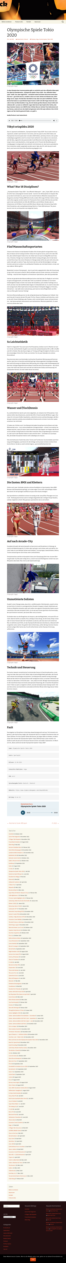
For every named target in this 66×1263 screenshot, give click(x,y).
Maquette (11, 887)
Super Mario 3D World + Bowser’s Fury (18, 892)
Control (11, 1077)
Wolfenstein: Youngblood (15, 1090)
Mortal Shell (12, 949)
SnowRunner (12, 986)
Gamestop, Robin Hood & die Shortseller (19, 901)
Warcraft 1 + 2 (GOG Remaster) (16, 1154)
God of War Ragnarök (14, 836)
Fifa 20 (10, 1063)
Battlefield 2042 (13, 855)
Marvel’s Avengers (13, 946)
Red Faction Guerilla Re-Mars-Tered (18, 1098)
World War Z (12, 1141)
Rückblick (5, 1246)
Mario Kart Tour (12, 1061)
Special (5, 1249)
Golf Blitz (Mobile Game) (15, 1130)
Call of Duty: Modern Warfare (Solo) (18, 1047)
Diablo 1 (11, 1168)
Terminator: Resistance (15, 1031)
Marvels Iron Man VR (14, 965)
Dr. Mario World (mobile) (15, 1093)
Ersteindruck (6, 1228)
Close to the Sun (13, 1133)
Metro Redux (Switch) (14, 999)
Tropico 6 (11, 1157)
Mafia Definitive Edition (14, 938)
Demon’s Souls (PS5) (14, 914)
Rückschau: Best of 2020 (15, 906)
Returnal (11, 879)
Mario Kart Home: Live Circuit (16, 927)
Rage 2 (10, 1125)
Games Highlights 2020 (14, 1013)
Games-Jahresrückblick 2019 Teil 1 (17, 1023)
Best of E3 (11, 1112)
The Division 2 (12, 1165)
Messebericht (7, 1236)
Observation (12, 1120)
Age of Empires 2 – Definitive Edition (18, 1034)
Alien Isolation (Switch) (14, 1029)
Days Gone (11, 1138)
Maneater (11, 981)
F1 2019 (11, 1109)
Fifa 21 (10, 935)
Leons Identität (12, 943)
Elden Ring (11, 844)
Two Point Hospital (13, 1002)
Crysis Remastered (14, 941)
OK (33, 1259)
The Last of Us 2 (13, 973)
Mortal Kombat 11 (13, 1136)
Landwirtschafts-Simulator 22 (16, 852)
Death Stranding (13, 1045)
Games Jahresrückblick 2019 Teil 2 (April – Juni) (21, 1021)
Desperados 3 (12, 967)
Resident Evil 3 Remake (15, 989)
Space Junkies (12, 1149)
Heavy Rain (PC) (13, 1096)
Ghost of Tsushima (13, 959)
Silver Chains (12, 1085)
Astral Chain (12, 1074)
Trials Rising (12, 1178)
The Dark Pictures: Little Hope (16, 922)
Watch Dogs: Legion (14, 925)
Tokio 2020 (50, 39)
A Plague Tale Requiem (14, 839)
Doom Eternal (12, 997)
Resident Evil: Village (14, 876)
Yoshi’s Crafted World (14, 1160)
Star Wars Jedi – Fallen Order (16, 1037)
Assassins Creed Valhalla (15, 919)
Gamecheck (20, 39)
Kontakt (28, 22)
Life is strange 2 (13, 1026)
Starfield (11, 834)
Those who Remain (13, 970)
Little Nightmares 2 (13, 895)
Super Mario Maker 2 (14, 1104)
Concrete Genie (13, 1055)
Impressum (37, 22)
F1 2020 (11, 962)
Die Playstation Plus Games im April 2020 (19, 994)
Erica (10, 1080)
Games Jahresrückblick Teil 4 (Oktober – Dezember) (22, 1015)
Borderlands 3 (12, 1069)
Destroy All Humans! (14, 957)
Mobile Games (7, 1238)
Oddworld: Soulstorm (14, 882)
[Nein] (64, 1259)
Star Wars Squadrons (14, 933)
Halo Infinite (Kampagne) (15, 850)
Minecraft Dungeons (14, 978)
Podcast (26, 39)
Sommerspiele (43, 39)
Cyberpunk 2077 (13, 909)
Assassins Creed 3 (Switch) (16, 1122)
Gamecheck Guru (13, 975)
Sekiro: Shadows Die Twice (16, 1162)
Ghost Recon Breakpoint (15, 1058)
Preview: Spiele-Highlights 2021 (17, 898)
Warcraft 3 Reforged (14, 1007)
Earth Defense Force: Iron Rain (16, 1146)
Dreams (11, 1005)
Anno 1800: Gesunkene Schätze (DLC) (18, 1088)
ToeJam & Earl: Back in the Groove (17, 1176)
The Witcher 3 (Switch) (14, 1050)
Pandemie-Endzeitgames (15, 983)
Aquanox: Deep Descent (15, 930)
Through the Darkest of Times (16, 1010)
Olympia (33, 39)
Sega (37, 39)
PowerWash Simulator (14, 842)
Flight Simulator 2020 (14, 951)
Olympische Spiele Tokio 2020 (16, 871)
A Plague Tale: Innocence (15, 1128)
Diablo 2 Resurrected (14, 860)
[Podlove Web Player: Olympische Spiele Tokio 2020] (33, 809)
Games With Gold (7, 1233)
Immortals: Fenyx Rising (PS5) (16, 911)
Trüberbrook (12, 1170)
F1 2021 (55, 823)
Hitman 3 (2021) (12, 903)
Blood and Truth (13, 1114)
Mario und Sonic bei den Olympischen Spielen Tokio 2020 (23, 1039)
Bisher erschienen (7, 22)
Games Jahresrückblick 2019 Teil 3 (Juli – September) (22, 1018)
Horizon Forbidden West (15, 847)
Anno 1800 (11, 1144)
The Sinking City (13, 1106)
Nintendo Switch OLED (14, 858)
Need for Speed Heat (14, 1042)
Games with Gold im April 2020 (16, 991)
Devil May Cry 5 (12, 1173)
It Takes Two (12, 884)
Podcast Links (19, 22)
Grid (10, 1053)
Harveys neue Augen (14, 1082)
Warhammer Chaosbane (15, 1117)
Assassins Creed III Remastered (17, 1152)
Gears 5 (11, 1072)
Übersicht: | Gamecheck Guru (53, 1213)
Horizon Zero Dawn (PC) (15, 954)
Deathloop (11, 863)
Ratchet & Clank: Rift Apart (17, 823)
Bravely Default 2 (13, 890)
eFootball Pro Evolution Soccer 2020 (18, 1066)
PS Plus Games (7, 1244)
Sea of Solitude (13, 1101)
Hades (10, 866)
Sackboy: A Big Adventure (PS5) (17, 917)
